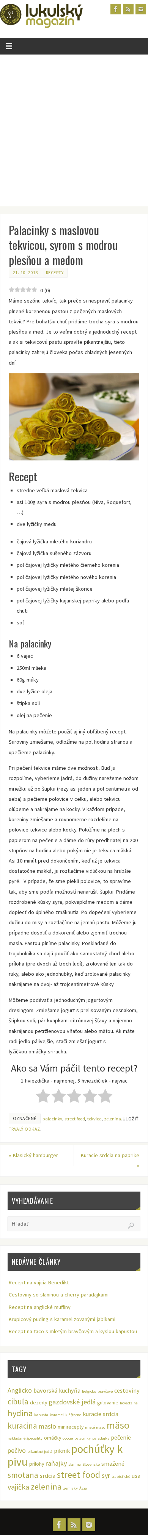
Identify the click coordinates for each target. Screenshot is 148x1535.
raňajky (56, 1463)
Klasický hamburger (33, 1155)
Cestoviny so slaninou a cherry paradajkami (59, 1294)
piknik (62, 1450)
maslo (47, 1426)
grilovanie (107, 1402)
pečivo (17, 1450)
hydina (20, 1413)
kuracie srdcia (100, 1414)
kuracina (22, 1426)
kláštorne (73, 1414)
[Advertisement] (74, 132)
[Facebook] (115, 9)
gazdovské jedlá (72, 1402)
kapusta (41, 1414)
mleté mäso (95, 1427)
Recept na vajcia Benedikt (39, 1282)
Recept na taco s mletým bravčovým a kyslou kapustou (73, 1331)
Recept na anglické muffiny (40, 1307)
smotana (23, 1475)
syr (106, 1475)
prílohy (36, 1464)
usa (136, 1475)
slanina (74, 1464)
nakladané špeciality (25, 1438)
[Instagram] (140, 9)
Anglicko (20, 1390)
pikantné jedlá (39, 1451)
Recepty (55, 272)
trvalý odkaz (24, 1129)
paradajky (100, 1438)
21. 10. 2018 (25, 272)
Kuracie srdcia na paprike (110, 1160)
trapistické (121, 1476)
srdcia (47, 1475)
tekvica (94, 1119)
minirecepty (70, 1427)
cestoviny (127, 1390)
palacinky (52, 1119)
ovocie (68, 1438)
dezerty (38, 1402)
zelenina (112, 1119)
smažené (112, 1463)
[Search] (131, 1225)
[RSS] (128, 9)
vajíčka (18, 1486)
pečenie (121, 1437)
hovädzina (129, 1403)
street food (75, 1119)
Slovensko (91, 1464)
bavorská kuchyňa (56, 1390)
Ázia (83, 1488)
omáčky (52, 1438)
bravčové (105, 1391)
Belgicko (89, 1391)
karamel (57, 1414)
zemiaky (70, 1488)
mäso (118, 1425)
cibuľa (18, 1401)
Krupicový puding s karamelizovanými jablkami (62, 1319)
